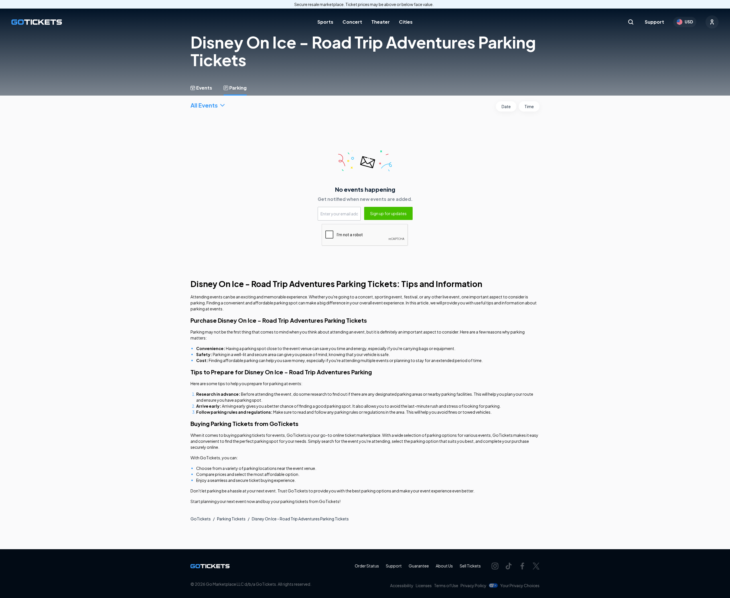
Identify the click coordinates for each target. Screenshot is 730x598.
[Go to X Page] (536, 566)
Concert (352, 22)
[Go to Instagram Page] (495, 566)
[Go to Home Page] (36, 22)
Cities (406, 22)
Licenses (424, 585)
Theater (380, 22)
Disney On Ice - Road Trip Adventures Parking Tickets (300, 518)
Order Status (367, 565)
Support (654, 22)
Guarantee (419, 565)
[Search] (631, 22)
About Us (444, 565)
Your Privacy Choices (520, 585)
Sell (470, 565)
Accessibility (401, 585)
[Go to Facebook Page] (522, 566)
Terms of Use (446, 585)
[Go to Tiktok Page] (508, 566)
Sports (325, 22)
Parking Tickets (231, 518)
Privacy (473, 585)
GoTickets (200, 518)
